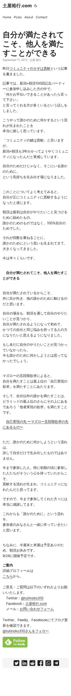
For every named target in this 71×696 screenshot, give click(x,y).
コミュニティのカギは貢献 (29, 68)
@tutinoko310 (32, 598)
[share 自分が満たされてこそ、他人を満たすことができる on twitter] (16, 664)
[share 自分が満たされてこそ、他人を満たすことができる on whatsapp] (48, 664)
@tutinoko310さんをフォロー (26, 631)
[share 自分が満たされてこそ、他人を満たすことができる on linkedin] (24, 664)
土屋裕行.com (17, 5)
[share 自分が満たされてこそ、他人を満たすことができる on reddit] (32, 664)
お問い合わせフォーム (37, 609)
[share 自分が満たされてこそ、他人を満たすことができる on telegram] (56, 664)
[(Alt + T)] (35, 5)
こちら (8, 576)
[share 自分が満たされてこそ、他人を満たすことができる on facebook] (40, 664)
